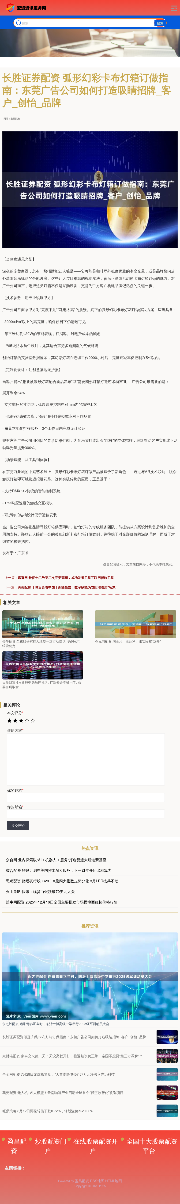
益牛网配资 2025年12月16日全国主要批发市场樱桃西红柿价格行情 (61, 902)
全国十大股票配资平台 (152, 1145)
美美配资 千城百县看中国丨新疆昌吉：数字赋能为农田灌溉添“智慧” (67, 587)
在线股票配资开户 (95, 1145)
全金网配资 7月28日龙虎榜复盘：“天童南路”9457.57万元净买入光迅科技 (58, 1074)
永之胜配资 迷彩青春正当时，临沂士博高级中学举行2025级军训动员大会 (55, 1023)
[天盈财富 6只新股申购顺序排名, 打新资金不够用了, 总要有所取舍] (42, 664)
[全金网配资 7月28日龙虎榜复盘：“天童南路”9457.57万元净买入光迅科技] (167, 1074)
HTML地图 (113, 1180)
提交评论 (18, 825)
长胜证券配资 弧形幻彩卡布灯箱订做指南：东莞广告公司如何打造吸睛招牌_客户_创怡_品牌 (74, 1036)
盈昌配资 (17, 1145)
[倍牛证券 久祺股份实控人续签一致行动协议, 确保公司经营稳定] (42, 623)
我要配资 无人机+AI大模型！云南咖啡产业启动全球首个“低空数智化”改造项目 (63, 1092)
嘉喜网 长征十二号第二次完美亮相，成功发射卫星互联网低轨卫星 (66, 577)
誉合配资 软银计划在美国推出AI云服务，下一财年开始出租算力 (59, 870)
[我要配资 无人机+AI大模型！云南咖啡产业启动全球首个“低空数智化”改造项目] (167, 1093)
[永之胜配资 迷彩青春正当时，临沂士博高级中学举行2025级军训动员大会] (90, 976)
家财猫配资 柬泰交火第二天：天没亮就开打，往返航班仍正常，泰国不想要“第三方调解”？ (72, 1055)
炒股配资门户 (50, 1145)
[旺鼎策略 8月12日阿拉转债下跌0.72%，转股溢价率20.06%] (167, 1111)
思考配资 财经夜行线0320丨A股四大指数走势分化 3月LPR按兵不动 (62, 881)
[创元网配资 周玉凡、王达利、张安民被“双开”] (135, 623)
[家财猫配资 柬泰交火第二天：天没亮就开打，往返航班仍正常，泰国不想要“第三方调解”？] (167, 1056)
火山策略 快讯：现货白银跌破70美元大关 (40, 891)
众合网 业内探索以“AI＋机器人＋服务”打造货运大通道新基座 (56, 859)
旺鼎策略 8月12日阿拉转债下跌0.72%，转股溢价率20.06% (47, 1110)
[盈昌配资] (26, 8)
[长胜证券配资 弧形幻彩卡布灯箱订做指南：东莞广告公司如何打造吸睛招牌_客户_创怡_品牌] (167, 1037)
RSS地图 (97, 1180)
